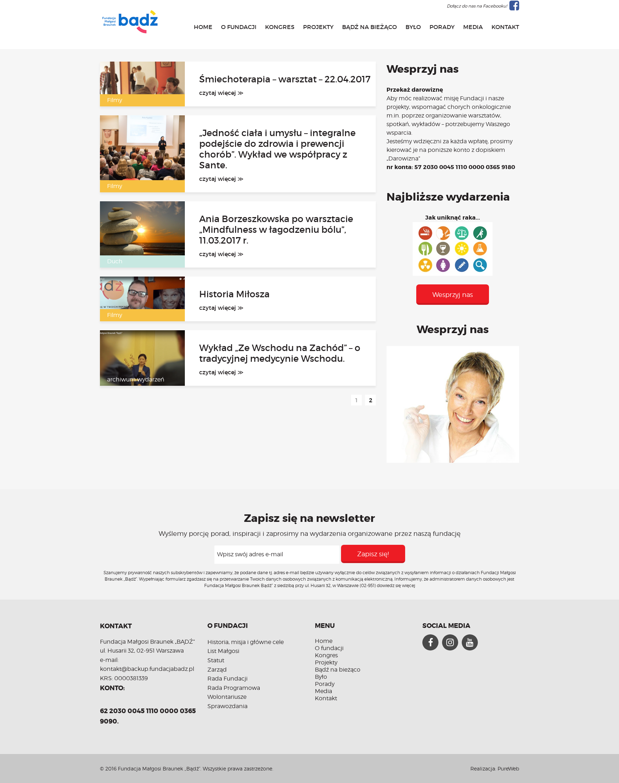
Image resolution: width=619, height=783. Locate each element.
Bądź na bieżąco (369, 26)
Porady (442, 26)
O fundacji (238, 26)
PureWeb (508, 768)
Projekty (318, 26)
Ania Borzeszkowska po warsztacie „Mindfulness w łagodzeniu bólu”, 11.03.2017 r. (276, 230)
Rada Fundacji (227, 678)
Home (203, 26)
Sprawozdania (227, 706)
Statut (215, 660)
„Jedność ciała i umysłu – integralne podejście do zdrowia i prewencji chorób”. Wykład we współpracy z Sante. (277, 149)
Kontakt (505, 26)
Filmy (114, 100)
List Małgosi (223, 651)
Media (473, 26)
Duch (115, 261)
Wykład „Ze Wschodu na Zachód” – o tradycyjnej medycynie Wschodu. (279, 353)
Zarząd (217, 669)
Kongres (279, 26)
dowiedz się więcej (396, 585)
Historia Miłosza (234, 294)
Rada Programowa (233, 687)
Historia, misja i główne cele (245, 642)
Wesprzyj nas (452, 294)
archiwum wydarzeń (135, 379)
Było (413, 26)
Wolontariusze (226, 696)
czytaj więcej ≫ (221, 92)
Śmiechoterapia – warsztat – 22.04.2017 (284, 79)
